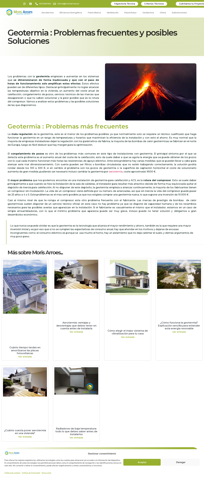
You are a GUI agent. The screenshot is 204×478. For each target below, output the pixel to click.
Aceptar (142, 462)
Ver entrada (25, 356)
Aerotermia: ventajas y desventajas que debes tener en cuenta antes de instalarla (76, 325)
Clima (163, 12)
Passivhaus (130, 12)
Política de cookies (12, 473)
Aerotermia (48, 12)
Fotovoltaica (94, 12)
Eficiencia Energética (71, 12)
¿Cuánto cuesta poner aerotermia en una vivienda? (25, 432)
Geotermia (148, 12)
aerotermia (116, 171)
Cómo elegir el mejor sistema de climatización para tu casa (128, 332)
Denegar (180, 462)
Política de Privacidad (31, 473)
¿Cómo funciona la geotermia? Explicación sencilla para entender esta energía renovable (179, 325)
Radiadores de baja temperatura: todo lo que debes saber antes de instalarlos (76, 431)
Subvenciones (179, 12)
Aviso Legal (46, 473)
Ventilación (112, 12)
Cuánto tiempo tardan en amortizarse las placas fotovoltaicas (24, 350)
